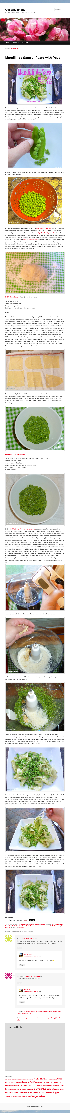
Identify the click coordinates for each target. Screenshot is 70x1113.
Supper (56, 1092)
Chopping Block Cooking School (44, 233)
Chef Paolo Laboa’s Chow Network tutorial (22, 529)
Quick (16, 1092)
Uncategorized (26, 1097)
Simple (33, 1092)
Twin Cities (19, 1097)
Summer (49, 1092)
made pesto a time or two (43, 228)
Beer (35, 1079)
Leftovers (39, 1086)
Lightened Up (50, 1086)
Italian (26, 924)
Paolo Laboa (43, 926)
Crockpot (19, 1082)
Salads (21, 1092)
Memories (23, 1089)
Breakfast (40, 1079)
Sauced (37, 924)
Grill (12, 1086)
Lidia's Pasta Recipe (10, 926)
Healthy (17, 1085)
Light (44, 1085)
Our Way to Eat (15, 9)
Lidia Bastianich (59, 924)
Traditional (8, 1097)
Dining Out (27, 1082)
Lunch (8, 1089)
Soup (43, 1092)
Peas (47, 926)
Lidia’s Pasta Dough (11, 297)
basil (53, 924)
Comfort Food (10, 1082)
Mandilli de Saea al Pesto (22, 926)
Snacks (38, 1092)
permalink (21, 927)
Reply (20, 947)
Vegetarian (42, 924)
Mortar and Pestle (34, 926)
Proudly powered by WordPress (35, 1106)
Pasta (10, 1092)
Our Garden (32, 924)
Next (63, 48)
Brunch (46, 1079)
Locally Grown (59, 1085)
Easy (35, 1082)
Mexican (29, 1089)
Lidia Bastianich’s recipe (30, 239)
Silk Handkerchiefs (55, 926)
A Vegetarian (15, 42)
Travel (14, 1097)
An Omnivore (24, 42)
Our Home (57, 1089)
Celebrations (53, 1079)
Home (7, 42)
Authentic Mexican (28, 1079)
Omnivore (37, 1088)
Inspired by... (26, 1085)
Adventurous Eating (11, 1079)
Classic (60, 1079)
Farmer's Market (50, 1082)
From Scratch (21, 924)
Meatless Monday (15, 1089)
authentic (20, 1079)
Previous (57, 48)
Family (40, 1082)
